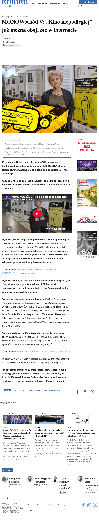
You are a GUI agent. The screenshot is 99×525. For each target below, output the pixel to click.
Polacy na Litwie (18, 390)
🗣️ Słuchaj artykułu (11, 45)
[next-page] (7, 498)
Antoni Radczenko (60, 465)
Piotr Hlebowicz (39, 466)
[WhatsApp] (34, 58)
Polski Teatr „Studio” (33, 390)
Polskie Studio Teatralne (51, 390)
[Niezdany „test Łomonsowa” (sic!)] (80, 479)
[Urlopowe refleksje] (5, 479)
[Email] (40, 58)
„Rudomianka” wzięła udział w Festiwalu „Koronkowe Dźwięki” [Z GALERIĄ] (49, 433)
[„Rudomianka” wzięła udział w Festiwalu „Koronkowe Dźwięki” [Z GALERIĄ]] (49, 419)
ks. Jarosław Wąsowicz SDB (18, 466)
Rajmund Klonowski (56, 466)
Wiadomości (22, 16)
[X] (28, 58)
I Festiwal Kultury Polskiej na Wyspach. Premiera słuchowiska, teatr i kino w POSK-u (81, 433)
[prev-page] (3, 498)
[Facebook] (22, 58)
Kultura (69, 427)
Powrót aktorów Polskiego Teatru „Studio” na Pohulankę (43, 351)
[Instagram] (85, 392)
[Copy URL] (46, 58)
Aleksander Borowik (42, 465)
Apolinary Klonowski (62, 491)
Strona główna (8, 16)
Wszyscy (27, 465)
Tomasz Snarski (91, 466)
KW (8, 38)
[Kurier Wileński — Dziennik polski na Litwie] (15, 3)
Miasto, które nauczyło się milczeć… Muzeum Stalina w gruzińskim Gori (32, 144)
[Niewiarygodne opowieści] (30, 479)
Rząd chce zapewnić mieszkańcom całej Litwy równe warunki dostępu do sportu (34, 148)
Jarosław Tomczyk (15, 484)
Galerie (5, 427)
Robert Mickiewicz (74, 466)
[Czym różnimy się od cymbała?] (55, 479)
